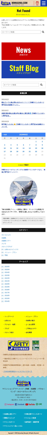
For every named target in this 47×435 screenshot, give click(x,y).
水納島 (4, 238)
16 (42, 148)
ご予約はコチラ (31, 328)
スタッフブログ (7, 246)
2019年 (7, 287)
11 (11, 148)
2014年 (7, 301)
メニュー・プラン (11, 252)
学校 (6, 255)
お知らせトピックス (11, 249)
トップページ (9, 316)
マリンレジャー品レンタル (13, 426)
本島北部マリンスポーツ (33, 414)
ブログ (7, 328)
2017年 (7, 292)
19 (17, 151)
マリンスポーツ (9, 422)
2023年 (7, 275)
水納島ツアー (6, 241)
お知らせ (8, 320)
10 (5, 148)
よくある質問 (30, 324)
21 (30, 151)
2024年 (7, 272)
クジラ (4, 243)
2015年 (7, 298)
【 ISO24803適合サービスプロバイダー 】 (17, 371)
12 (17, 148)
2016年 (7, 295)
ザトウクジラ (6, 235)
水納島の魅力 (30, 320)
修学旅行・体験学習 (32, 422)
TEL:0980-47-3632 (23, 397)
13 (23, 148)
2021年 (7, 281)
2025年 (7, 269)
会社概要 (29, 332)
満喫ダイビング (9, 418)
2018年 (7, 290)
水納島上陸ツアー (10, 414)
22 (36, 151)
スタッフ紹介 (9, 332)
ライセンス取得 (30, 418)
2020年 (7, 284)
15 (36, 148)
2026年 (7, 266)
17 (5, 151)
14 (30, 148)
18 (11, 151)
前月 (5, 134)
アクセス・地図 (10, 324)
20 (23, 151)
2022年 (7, 278)
